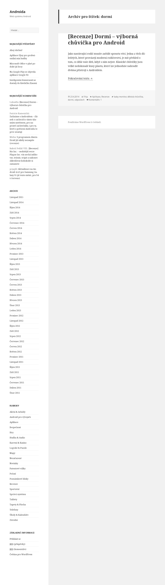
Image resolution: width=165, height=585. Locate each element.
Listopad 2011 (16, 362)
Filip (86, 96)
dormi (71, 99)
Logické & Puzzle (18, 448)
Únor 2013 (15, 305)
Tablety (13, 499)
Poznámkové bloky (19, 478)
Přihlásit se (15, 539)
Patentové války (18, 468)
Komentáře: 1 (95, 99)
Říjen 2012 (15, 325)
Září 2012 (14, 331)
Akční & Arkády (17, 411)
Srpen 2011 (15, 377)
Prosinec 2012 (16, 315)
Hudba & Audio (17, 437)
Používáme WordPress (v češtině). (84, 122)
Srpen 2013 (15, 274)
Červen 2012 (16, 346)
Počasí (13, 473)
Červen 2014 (16, 228)
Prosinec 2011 (16, 356)
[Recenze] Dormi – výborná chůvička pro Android (23, 105)
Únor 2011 (15, 392)
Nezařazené (16, 458)
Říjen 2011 (15, 367)
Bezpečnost (15, 427)
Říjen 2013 (15, 264)
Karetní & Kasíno (18, 442)
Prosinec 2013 (16, 253)
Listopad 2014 (16, 202)
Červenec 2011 (17, 382)
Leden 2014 (15, 248)
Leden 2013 (15, 310)
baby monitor (120, 96)
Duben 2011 (15, 387)
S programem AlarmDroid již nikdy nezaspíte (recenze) (24, 140)
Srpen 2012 (15, 336)
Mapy (12, 453)
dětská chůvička (135, 96)
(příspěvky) (17, 544)
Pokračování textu (80, 78)
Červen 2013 (16, 284)
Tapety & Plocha (18, 504)
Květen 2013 (16, 289)
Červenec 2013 (17, 279)
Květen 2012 (16, 351)
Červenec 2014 (17, 223)
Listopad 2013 (16, 259)
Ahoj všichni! (16, 50)
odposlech (79, 99)
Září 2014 (14, 212)
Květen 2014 (16, 233)
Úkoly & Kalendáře (19, 514)
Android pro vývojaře (20, 417)
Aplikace (14, 422)
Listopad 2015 (16, 197)
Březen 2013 (16, 300)
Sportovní (14, 489)
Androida (17, 11)
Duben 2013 (15, 295)
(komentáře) (18, 549)
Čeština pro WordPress (21, 554)
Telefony (14, 509)
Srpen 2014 (15, 217)
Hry (12, 432)
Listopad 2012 (16, 320)
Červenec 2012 (17, 341)
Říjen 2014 (15, 207)
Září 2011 (14, 372)
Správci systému (18, 494)
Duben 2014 (15, 238)
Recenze (14, 484)
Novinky (14, 463)
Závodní (14, 520)
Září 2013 (14, 269)
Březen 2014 (16, 243)
